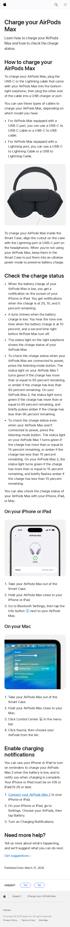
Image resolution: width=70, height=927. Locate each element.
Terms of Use (28, 920)
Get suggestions (16, 856)
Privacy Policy (10, 920)
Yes (25, 885)
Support (16, 896)
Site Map (43, 920)
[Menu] (65, 4)
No (39, 885)
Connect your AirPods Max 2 (29, 795)
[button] (56, 4)
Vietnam (7, 910)
